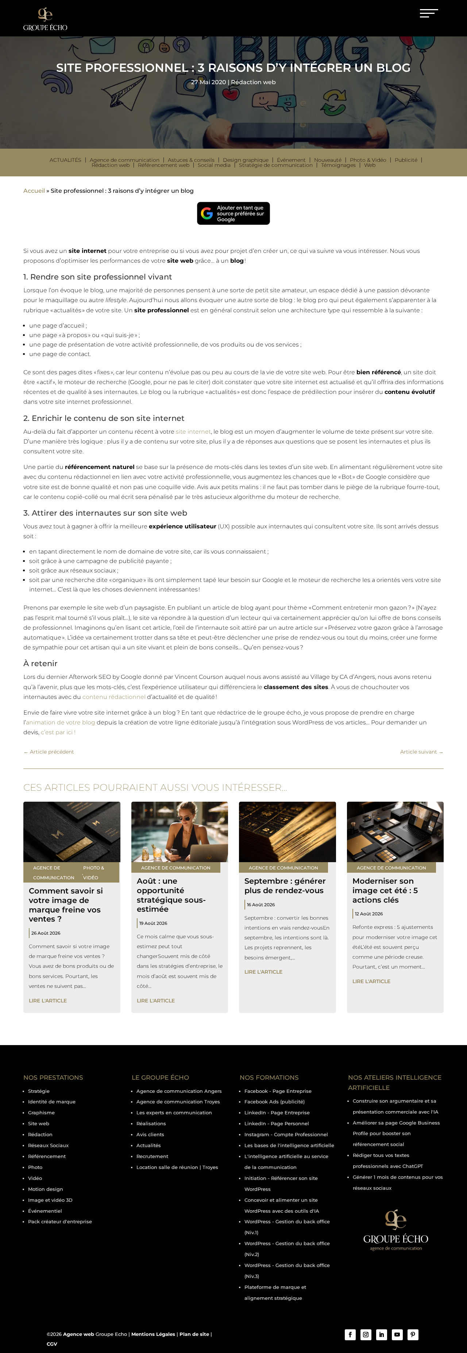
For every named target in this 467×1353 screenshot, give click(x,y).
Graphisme (41, 1112)
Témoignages (338, 165)
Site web (38, 1123)
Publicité (406, 160)
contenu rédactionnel (114, 696)
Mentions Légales (153, 1334)
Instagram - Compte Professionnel (286, 1134)
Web (369, 165)
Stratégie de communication (276, 165)
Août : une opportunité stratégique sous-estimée (171, 895)
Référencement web (163, 165)
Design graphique (246, 160)
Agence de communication (124, 160)
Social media (214, 165)
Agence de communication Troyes (178, 1101)
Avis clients (150, 1134)
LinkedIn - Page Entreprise (277, 1112)
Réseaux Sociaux (48, 1145)
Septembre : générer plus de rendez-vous (285, 885)
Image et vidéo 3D (50, 1200)
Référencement (47, 1156)
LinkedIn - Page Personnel (276, 1123)
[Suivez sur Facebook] (350, 1334)
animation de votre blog (60, 722)
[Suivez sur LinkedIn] (381, 1334)
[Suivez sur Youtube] (397, 1334)
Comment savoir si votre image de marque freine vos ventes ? (66, 904)
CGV (52, 1344)
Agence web (78, 1334)
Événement (291, 160)
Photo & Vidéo (368, 160)
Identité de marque (52, 1101)
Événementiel (45, 1211)
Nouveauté (327, 160)
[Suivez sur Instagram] (365, 1334)
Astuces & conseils (191, 160)
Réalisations (151, 1123)
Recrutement (152, 1156)
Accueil (34, 190)
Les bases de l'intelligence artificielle (289, 1145)
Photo (35, 1167)
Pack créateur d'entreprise (60, 1221)
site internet (193, 431)
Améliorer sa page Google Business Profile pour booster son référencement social (396, 1133)
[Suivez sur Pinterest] (413, 1334)
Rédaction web (253, 82)
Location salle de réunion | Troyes (177, 1167)
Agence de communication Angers (179, 1091)
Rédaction (40, 1134)
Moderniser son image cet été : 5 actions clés (385, 890)
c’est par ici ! (58, 732)
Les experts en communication (174, 1112)
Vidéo (35, 1178)
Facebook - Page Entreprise (278, 1091)
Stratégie (39, 1091)
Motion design (45, 1189)
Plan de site (194, 1334)
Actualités (65, 160)
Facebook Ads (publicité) (274, 1101)
